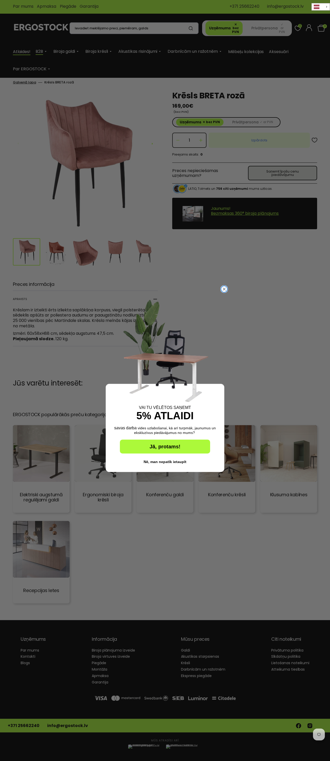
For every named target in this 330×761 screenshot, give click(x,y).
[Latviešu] (321, 7)
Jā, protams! (165, 446)
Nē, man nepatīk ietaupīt (165, 462)
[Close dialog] (224, 289)
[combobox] (320, 7)
